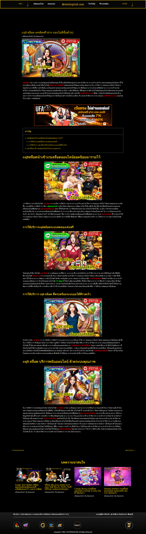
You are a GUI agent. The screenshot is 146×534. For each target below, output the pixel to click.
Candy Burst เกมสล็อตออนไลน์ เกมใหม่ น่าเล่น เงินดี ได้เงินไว (87, 490)
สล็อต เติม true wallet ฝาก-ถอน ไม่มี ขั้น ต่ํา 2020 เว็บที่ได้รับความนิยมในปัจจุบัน (58, 487)
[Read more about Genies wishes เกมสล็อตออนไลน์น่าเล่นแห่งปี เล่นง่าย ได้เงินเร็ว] (117, 476)
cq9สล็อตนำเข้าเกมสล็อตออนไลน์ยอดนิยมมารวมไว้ (45, 138)
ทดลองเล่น (51, 4)
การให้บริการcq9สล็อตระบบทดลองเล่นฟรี (42, 142)
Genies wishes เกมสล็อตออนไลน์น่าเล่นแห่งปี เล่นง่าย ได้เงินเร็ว (116, 490)
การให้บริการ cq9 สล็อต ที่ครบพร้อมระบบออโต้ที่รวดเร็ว (47, 145)
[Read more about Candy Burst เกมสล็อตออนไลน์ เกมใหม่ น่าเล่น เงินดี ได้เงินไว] (87, 476)
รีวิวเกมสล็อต (104, 4)
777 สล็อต (59, 281)
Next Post (130, 450)
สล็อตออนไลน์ (38, 4)
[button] (120, 131)
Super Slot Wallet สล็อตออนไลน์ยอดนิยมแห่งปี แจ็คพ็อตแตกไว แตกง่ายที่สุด (28, 487)
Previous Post (17, 450)
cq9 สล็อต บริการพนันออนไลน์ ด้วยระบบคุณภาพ (43, 148)
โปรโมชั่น (91, 4)
